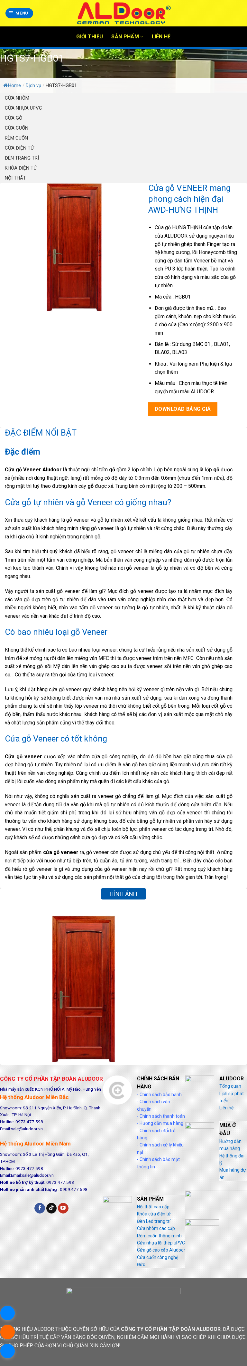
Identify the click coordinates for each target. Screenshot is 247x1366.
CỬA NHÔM (17, 98)
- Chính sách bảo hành (159, 1094)
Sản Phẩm (125, 37)
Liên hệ (161, 37)
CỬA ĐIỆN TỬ (19, 148)
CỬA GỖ (13, 118)
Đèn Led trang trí (153, 1221)
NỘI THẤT (15, 178)
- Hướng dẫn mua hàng (160, 1123)
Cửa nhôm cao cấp (156, 1228)
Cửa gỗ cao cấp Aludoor (161, 1250)
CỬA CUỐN (16, 128)
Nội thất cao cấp (153, 1206)
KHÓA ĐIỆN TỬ (21, 168)
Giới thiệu (89, 37)
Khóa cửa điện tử (154, 1213)
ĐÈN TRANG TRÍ (22, 158)
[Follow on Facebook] (39, 1208)
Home (14, 85)
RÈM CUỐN (16, 138)
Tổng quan (230, 1086)
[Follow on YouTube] (63, 1208)
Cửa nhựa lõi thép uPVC (161, 1242)
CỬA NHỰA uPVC (23, 108)
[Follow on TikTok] (51, 1208)
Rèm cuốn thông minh (159, 1235)
